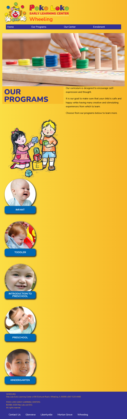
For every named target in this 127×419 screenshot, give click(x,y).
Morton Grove (64, 414)
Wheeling (82, 414)
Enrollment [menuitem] (99, 27)
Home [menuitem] (10, 27)
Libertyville (47, 414)
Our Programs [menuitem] (38, 27)
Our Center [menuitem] (70, 27)
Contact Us (15, 414)
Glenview (31, 414)
